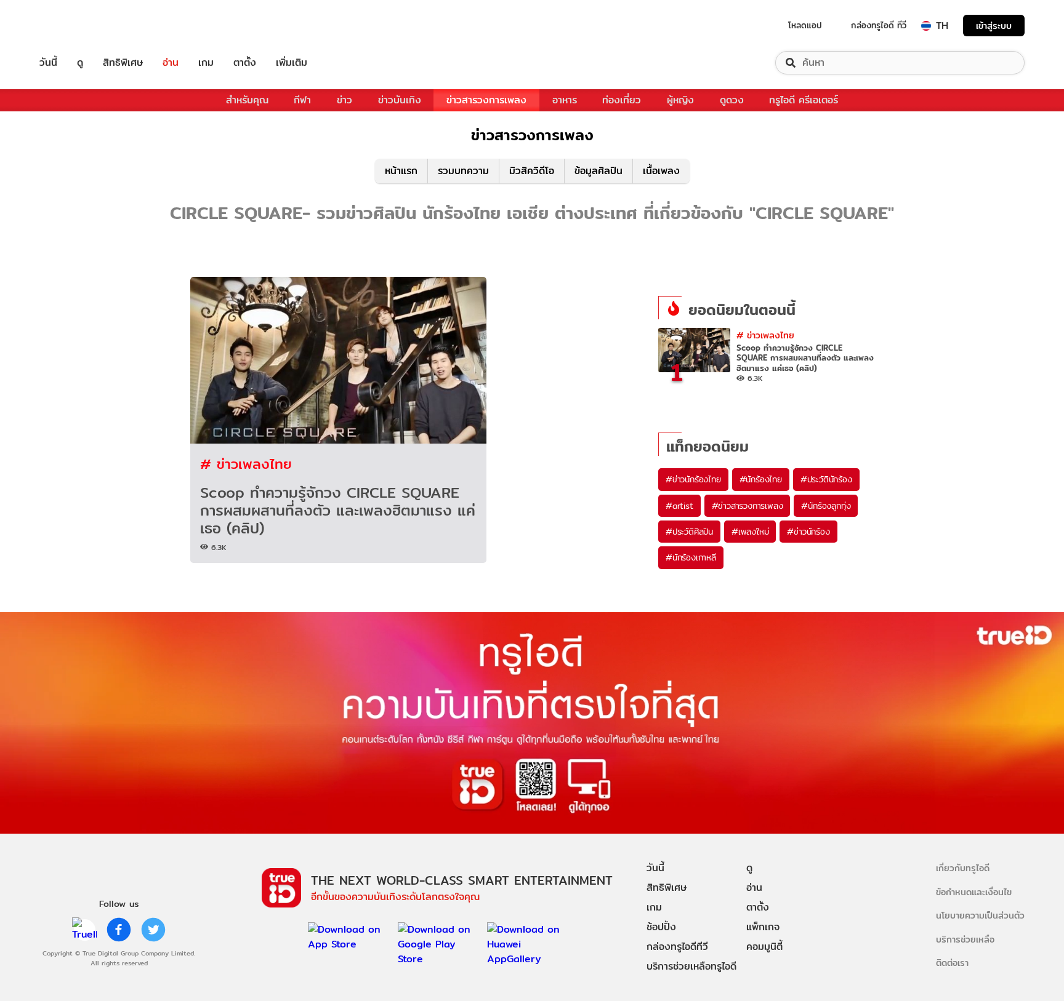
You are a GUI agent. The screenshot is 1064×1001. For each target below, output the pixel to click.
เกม (206, 62)
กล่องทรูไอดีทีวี (677, 946)
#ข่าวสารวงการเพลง (747, 505)
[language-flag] (926, 26)
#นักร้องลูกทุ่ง (825, 505)
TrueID (76, 25)
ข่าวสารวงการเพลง (486, 100)
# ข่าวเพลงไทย (246, 463)
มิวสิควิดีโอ (531, 170)
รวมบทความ (463, 170)
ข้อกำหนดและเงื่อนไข (974, 892)
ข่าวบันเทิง (399, 100)
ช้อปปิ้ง (661, 927)
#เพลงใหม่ (750, 531)
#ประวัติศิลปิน (689, 531)
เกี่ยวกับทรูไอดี (962, 868)
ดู (80, 62)
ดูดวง (732, 100)
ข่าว (344, 100)
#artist (679, 505)
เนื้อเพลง (661, 170)
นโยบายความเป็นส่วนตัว (980, 915)
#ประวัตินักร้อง (826, 479)
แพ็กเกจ (763, 927)
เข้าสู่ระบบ (994, 25)
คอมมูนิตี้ (764, 946)
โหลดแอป (805, 25)
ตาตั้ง (244, 62)
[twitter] (153, 929)
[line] (84, 929)
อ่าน (171, 62)
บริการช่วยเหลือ (965, 939)
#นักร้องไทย (761, 479)
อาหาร (564, 100)
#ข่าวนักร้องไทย (693, 479)
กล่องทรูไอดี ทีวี (878, 25)
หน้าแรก (401, 170)
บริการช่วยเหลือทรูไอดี (691, 966)
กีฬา (302, 100)
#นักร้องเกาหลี (691, 557)
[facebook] (119, 929)
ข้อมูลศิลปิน (598, 170)
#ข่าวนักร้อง (808, 531)
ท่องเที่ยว (621, 100)
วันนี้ (48, 62)
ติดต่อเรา (952, 962)
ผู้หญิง (680, 100)
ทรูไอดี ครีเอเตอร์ (803, 100)
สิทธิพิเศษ (123, 62)
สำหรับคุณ (247, 100)
